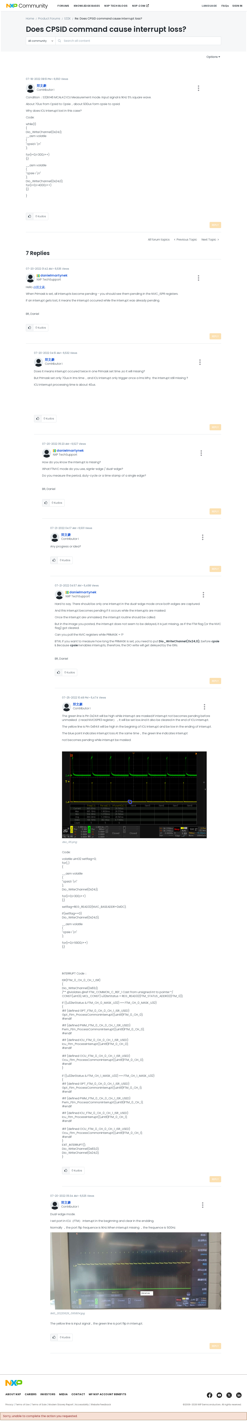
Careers (31, 1394)
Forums (63, 6)
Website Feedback (101, 1404)
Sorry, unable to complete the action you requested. (40, 1416)
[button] (198, 88)
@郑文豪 (39, 287)
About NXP (13, 1394)
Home (30, 18)
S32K (67, 18)
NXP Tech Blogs (116, 6)
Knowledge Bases (87, 6)
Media (63, 1394)
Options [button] (212, 57)
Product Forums (49, 18)
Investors (48, 1394)
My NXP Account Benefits (107, 1394)
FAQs (225, 6)
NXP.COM (138, 6)
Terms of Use (22, 1404)
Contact (78, 1394)
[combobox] (138, 41)
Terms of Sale (38, 1404)
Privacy (9, 1404)
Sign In (237, 6)
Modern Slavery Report (60, 1404)
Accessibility (82, 1404)
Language (209, 6)
